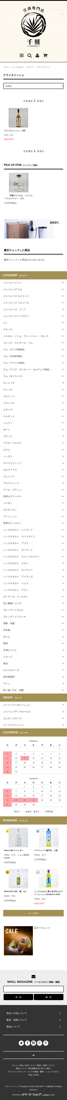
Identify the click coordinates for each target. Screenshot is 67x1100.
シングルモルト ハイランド (23, 67)
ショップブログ (52, 1072)
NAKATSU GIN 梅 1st (15, 891)
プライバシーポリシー (17, 1072)
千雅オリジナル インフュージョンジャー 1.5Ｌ (18, 197)
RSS (30, 1075)
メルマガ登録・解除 (35, 1072)
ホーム (6, 67)
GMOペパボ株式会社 (46, 1086)
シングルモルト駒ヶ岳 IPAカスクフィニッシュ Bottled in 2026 (48, 893)
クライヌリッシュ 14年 (16, 131)
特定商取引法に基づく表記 (39, 1068)
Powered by (16, 1095)
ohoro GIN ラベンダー (13, 850)
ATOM (36, 1075)
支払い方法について (27, 1065)
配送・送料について (45, 1065)
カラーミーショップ (12, 1086)
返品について (21, 1068)
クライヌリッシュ (43, 67)
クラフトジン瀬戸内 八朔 (46, 850)
